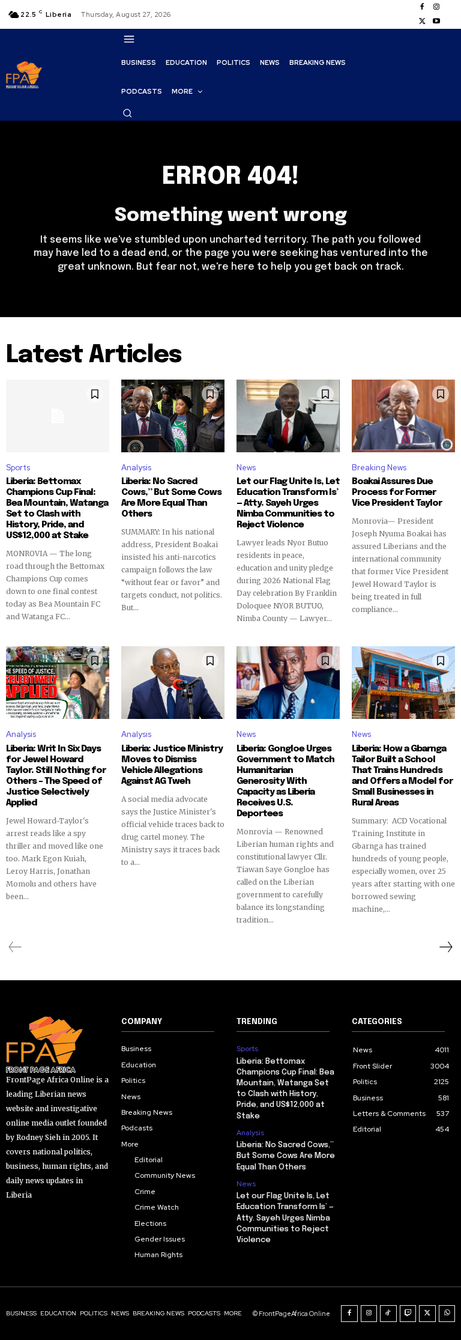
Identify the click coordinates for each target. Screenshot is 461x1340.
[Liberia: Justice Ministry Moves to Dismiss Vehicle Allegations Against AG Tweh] (172, 682)
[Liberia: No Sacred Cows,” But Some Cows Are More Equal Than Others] (172, 416)
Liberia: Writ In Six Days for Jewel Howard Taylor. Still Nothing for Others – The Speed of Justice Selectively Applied (56, 776)
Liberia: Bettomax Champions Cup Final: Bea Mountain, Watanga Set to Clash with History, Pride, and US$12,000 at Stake (57, 509)
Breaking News (379, 467)
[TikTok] (388, 1313)
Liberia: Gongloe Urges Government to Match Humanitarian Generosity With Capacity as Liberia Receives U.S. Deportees (285, 781)
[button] (127, 113)
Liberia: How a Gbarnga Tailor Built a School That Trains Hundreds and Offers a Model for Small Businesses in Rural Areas (402, 776)
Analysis (136, 467)
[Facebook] (422, 7)
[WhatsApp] (447, 1313)
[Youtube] (436, 21)
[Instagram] (436, 7)
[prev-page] (15, 947)
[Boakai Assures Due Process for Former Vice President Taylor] (403, 416)
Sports (18, 467)
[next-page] (445, 947)
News (246, 467)
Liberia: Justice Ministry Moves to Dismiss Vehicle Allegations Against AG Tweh (172, 765)
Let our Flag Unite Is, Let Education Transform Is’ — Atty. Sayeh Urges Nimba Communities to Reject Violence (288, 503)
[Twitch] (408, 1313)
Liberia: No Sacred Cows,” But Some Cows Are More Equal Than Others (171, 498)
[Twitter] (422, 21)
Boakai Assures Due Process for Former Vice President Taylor (397, 492)
